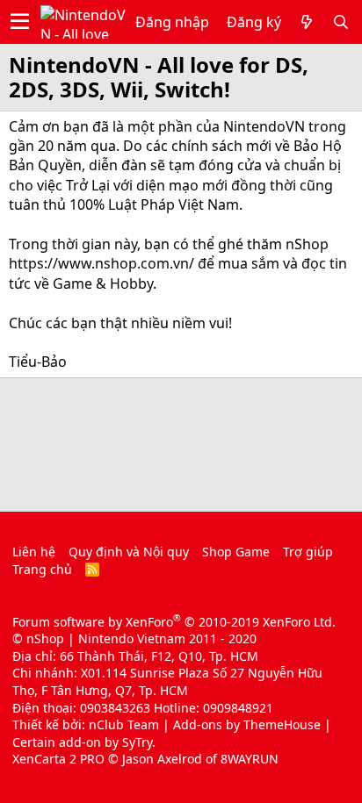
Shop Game (236, 551)
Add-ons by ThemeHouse (247, 724)
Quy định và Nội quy (129, 551)
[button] (20, 22)
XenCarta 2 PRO (58, 758)
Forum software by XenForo (174, 621)
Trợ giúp (308, 551)
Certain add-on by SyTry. (84, 742)
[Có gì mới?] (307, 22)
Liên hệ (33, 551)
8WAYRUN (250, 758)
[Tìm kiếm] (341, 22)
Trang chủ (42, 569)
